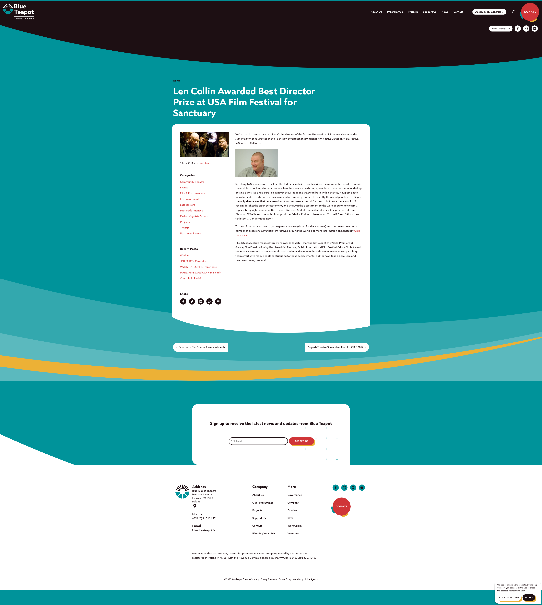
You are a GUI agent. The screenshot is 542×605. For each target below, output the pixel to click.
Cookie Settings (509, 597)
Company (293, 502)
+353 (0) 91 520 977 (204, 518)
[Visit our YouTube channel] (362, 488)
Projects (413, 11)
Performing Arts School (194, 216)
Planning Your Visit (263, 533)
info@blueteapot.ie (203, 530)
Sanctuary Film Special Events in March (202, 347)
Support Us (430, 11)
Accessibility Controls (488, 11)
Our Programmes (262, 502)
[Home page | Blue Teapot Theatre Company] (18, 11)
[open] (513, 11)
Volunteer (293, 533)
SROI (291, 518)
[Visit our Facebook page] (518, 28)
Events (184, 187)
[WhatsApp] (209, 301)
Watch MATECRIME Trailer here (198, 267)
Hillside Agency (311, 579)
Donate (530, 11)
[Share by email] (218, 301)
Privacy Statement (269, 579)
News (445, 11)
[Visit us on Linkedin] (535, 28)
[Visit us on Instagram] (526, 28)
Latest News (203, 163)
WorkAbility (295, 525)
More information (517, 590)
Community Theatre (192, 181)
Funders (292, 510)
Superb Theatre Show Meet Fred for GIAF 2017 (335, 347)
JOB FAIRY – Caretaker (193, 261)
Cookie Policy (285, 579)
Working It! (187, 255)
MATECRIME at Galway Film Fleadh (200, 272)
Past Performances (191, 210)
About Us (376, 11)
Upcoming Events (190, 233)
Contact (458, 11)
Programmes (395, 11)
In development (189, 199)
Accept (528, 597)
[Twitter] (192, 301)
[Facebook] (183, 301)
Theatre (185, 227)
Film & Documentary (192, 193)
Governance (295, 495)
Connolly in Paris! (190, 278)
